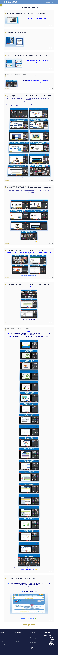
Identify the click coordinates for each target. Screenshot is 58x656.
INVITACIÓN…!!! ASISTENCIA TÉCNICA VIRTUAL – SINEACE (22, 578)
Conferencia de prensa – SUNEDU (39, 40)
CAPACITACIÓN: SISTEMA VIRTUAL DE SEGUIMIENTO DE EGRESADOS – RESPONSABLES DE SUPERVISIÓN (28, 96)
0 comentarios (25, 53)
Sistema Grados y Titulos (33, 642)
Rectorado (16, 633)
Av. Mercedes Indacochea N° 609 (5, 634)
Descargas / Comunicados (33, 638)
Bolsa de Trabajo (32, 644)
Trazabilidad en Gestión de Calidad (43, 60)
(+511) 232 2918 (2, 641)
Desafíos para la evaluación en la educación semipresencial (37, 18)
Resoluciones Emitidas (33, 636)
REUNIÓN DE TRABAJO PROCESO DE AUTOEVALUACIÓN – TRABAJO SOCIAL (26, 250)
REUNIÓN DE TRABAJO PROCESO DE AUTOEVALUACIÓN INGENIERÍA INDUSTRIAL (28, 284)
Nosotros (16, 636)
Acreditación (8, 53)
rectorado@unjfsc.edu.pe (3, 644)
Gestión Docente (18, 637)
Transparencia (32, 633)
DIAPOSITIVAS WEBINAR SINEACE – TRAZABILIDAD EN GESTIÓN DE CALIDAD (27, 55)
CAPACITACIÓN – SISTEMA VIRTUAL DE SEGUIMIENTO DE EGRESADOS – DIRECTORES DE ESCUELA (28, 188)
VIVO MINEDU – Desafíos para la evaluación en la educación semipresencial (26, 13)
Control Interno (32, 637)
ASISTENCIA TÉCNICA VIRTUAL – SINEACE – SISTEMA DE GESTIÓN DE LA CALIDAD (28, 330)
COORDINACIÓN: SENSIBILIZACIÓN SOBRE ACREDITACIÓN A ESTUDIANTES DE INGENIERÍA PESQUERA (26, 76)
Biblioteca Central (17, 642)
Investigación (17, 641)
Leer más (6, 68)
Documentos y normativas (19, 638)
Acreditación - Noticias (19, 53)
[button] (1, 5)
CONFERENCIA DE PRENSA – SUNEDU (16, 32)
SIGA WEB (31, 643)
